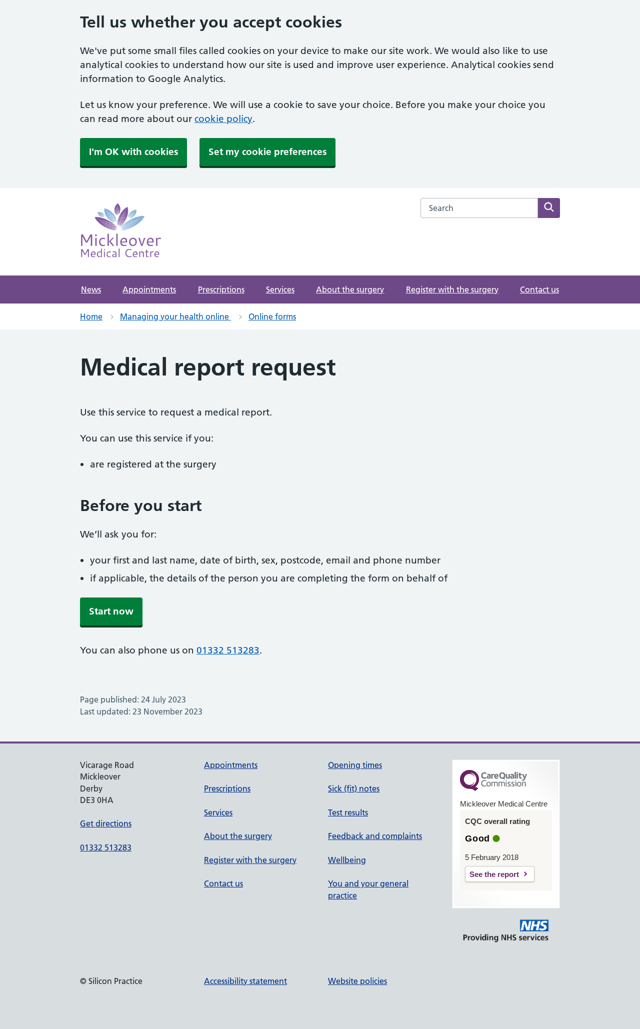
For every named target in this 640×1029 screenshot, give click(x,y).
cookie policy (223, 118)
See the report (494, 874)
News (91, 289)
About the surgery (350, 289)
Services (280, 289)
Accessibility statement (245, 981)
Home (91, 317)
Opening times (355, 765)
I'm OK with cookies (133, 152)
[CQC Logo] (493, 788)
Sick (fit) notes (354, 789)
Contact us (539, 289)
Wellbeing (347, 860)
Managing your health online (175, 317)
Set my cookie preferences (267, 152)
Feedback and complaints (375, 836)
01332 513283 (228, 650)
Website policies (357, 981)
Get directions (106, 823)
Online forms (272, 317)
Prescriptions (221, 289)
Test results (348, 813)
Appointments (149, 289)
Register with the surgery (452, 289)
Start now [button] (111, 611)
